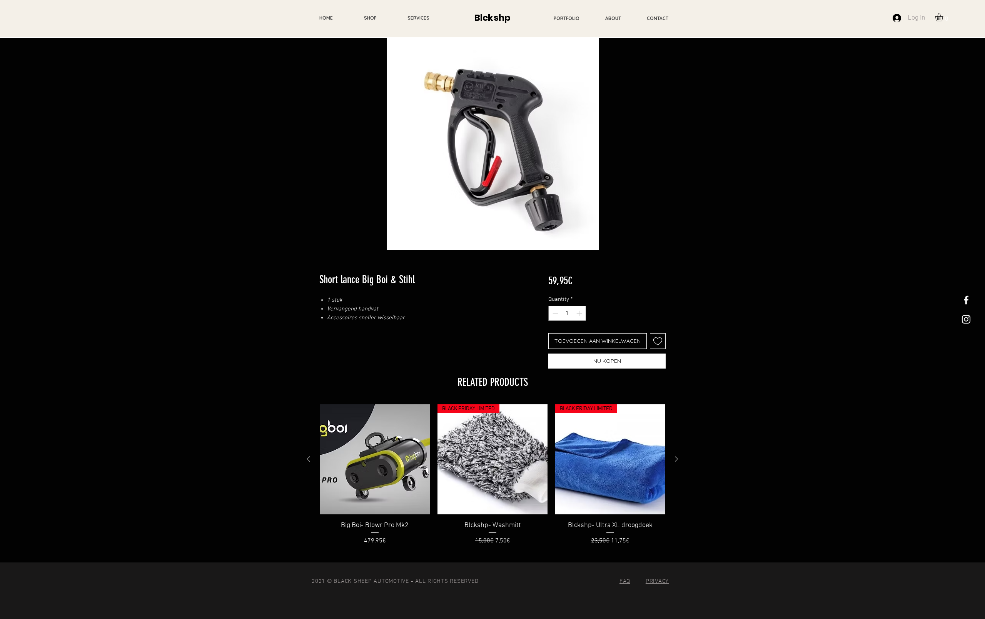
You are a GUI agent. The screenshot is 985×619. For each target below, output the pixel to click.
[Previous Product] (308, 459)
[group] (492, 480)
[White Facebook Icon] (966, 300)
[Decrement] (554, 313)
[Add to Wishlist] (658, 341)
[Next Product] (676, 459)
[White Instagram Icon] (966, 319)
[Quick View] (375, 459)
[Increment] (580, 313)
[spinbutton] (567, 313)
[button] (944, 17)
